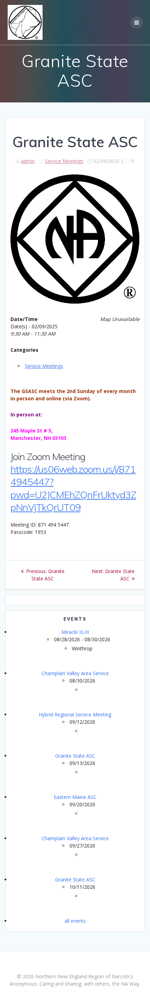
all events (75, 920)
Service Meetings (64, 161)
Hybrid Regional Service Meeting (75, 714)
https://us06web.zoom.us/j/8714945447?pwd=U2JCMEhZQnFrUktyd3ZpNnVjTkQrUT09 (73, 488)
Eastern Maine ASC (75, 797)
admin (28, 161)
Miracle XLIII (75, 632)
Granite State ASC (75, 755)
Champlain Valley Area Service (75, 673)
